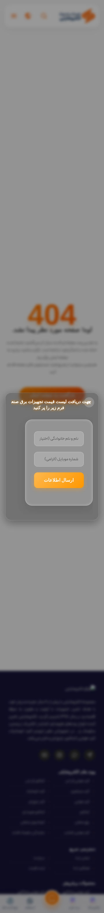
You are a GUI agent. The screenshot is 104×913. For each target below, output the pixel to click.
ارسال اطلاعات (59, 480)
